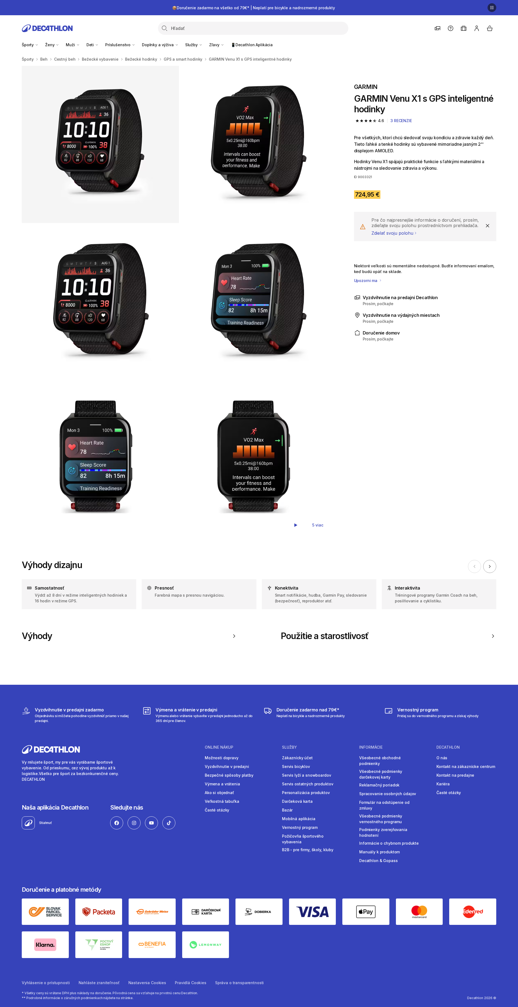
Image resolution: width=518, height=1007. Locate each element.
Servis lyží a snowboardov (306, 775)
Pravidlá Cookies (190, 982)
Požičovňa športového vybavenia (303, 839)
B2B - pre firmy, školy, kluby (307, 849)
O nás (441, 757)
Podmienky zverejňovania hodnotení (383, 832)
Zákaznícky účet (297, 757)
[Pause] (492, 7)
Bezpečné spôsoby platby (229, 775)
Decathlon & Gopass (378, 860)
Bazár (287, 810)
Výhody (37, 636)
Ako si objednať (219, 792)
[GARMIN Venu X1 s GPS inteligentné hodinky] (100, 144)
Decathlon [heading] (448, 747)
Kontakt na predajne (455, 775)
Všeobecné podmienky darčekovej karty (380, 774)
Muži (71, 44)
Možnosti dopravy (221, 757)
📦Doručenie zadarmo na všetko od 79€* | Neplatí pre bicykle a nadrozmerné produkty (253, 7)
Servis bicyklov (296, 766)
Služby (192, 44)
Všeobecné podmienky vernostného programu (380, 819)
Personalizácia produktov (306, 792)
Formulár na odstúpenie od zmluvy (384, 805)
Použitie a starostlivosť (325, 636)
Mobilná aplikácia (298, 818)
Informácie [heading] (371, 747)
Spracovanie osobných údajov (387, 793)
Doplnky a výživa (158, 44)
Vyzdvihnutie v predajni (227, 766)
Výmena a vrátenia (222, 784)
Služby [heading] (289, 747)
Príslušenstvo (118, 44)
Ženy (50, 44)
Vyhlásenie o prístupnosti (46, 982)
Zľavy (215, 44)
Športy (28, 44)
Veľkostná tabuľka (222, 801)
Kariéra (443, 784)
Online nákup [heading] (219, 747)
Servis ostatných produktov (307, 784)
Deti (90, 44)
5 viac (317, 525)
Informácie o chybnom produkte (389, 843)
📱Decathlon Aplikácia (252, 44)
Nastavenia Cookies (147, 982)
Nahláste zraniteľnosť (99, 982)
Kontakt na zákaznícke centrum (465, 766)
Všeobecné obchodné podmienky (380, 760)
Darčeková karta (297, 801)
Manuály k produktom (379, 852)
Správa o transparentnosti (239, 982)
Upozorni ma (366, 280)
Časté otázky (217, 810)
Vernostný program (300, 827)
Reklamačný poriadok (379, 785)
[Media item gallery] (179, 302)
